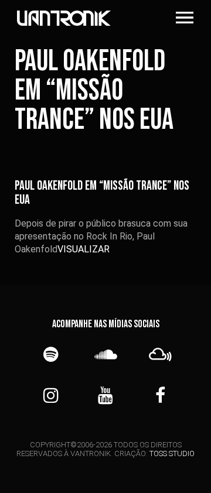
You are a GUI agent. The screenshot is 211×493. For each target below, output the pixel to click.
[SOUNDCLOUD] (105, 354)
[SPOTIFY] (51, 354)
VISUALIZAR (83, 249)
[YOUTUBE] (105, 395)
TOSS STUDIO (172, 453)
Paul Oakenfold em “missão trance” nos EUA (102, 193)
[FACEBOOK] (160, 395)
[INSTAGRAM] (51, 395)
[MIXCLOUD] (160, 354)
